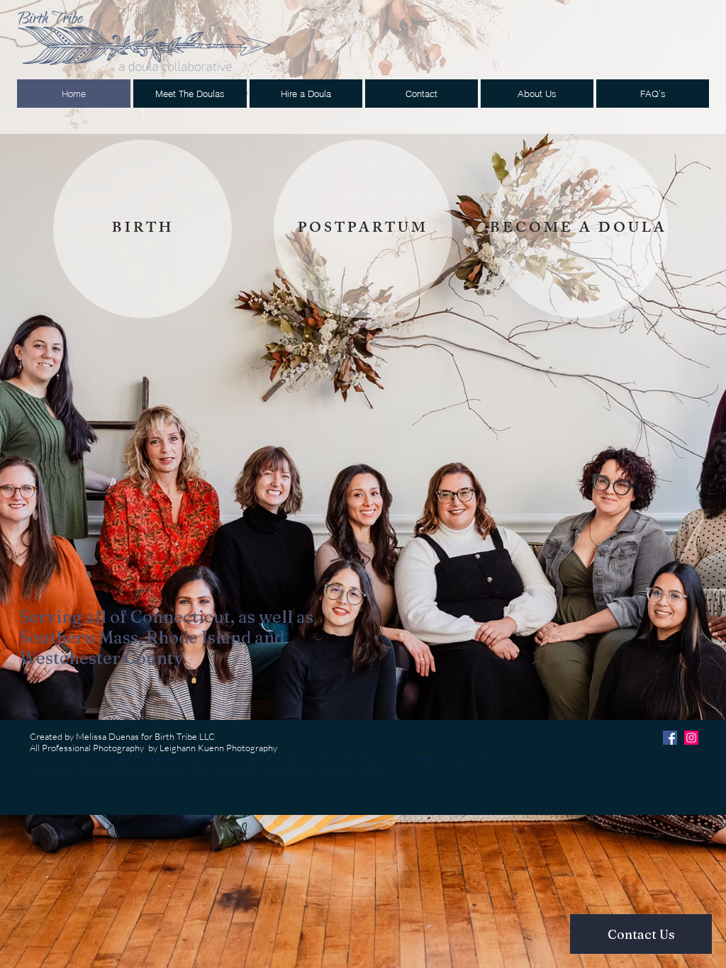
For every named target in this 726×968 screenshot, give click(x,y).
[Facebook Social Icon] (670, 738)
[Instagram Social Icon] (691, 738)
